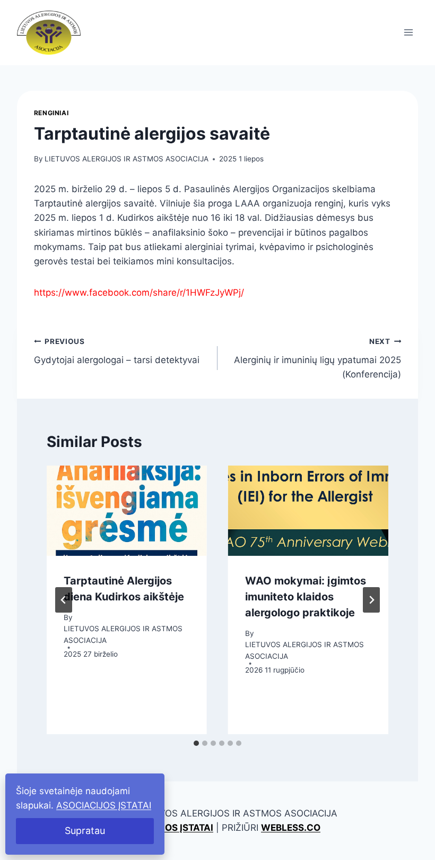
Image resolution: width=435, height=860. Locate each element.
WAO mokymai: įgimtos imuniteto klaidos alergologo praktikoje (305, 596)
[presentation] (127, 511)
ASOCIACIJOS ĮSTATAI (103, 805)
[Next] (371, 600)
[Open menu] (408, 32)
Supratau (85, 830)
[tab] (196, 743)
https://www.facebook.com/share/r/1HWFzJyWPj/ (139, 292)
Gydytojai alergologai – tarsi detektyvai (116, 351)
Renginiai (51, 113)
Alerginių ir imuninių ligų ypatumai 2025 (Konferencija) (317, 358)
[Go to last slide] (63, 600)
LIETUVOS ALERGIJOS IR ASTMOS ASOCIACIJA (126, 158)
